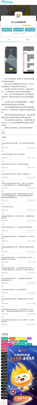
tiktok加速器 (23, 341)
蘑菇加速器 (5, 395)
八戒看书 (4, 350)
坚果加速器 (13, 341)
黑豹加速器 (5, 353)
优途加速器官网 (7, 347)
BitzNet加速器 (6, 368)
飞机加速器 (5, 386)
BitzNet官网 (5, 362)
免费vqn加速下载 (7, 365)
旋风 (29, 338)
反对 (32, 147)
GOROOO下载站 (7, 398)
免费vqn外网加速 (19, 344)
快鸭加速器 (5, 359)
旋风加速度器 (21, 338)
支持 (28, 147)
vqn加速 (4, 392)
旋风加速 (4, 341)
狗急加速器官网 (7, 344)
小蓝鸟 (29, 344)
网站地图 (4, 338)
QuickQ (12, 338)
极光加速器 (5, 380)
